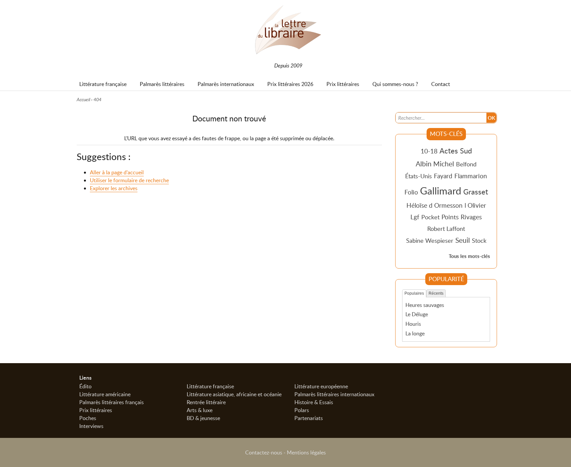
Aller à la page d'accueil (117, 172)
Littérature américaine (105, 394)
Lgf (414, 216)
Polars (301, 410)
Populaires (414, 293)
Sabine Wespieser (429, 240)
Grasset (475, 191)
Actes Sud (455, 150)
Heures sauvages (424, 305)
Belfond (466, 164)
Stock (479, 240)
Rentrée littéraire (206, 402)
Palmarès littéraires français (111, 402)
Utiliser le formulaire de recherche (129, 180)
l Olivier (475, 205)
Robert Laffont (446, 229)
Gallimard (440, 190)
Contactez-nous (263, 452)
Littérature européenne (321, 386)
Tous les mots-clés (469, 256)
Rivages (471, 216)
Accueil (83, 99)
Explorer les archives (113, 188)
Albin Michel (435, 163)
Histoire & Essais (313, 402)
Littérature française (210, 386)
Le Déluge (416, 314)
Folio (411, 192)
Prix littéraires (95, 410)
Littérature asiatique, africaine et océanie (234, 394)
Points (450, 216)
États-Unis (418, 176)
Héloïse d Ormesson (434, 205)
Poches (87, 418)
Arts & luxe (199, 410)
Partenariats (308, 418)
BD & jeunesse (203, 418)
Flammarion (470, 175)
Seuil (462, 240)
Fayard (443, 175)
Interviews (91, 426)
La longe (415, 333)
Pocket (430, 217)
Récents (436, 293)
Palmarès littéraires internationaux (334, 394)
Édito (85, 386)
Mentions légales (306, 452)
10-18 (429, 151)
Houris (413, 323)
